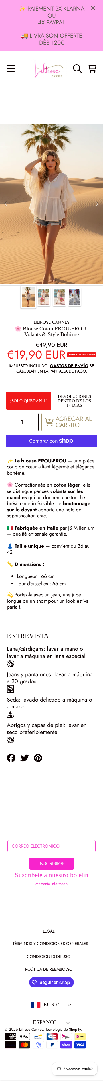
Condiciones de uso (48, 956)
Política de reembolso (48, 969)
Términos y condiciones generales (50, 943)
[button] (11, 68)
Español (45, 1022)
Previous (6, 204)
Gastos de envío (69, 366)
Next (97, 204)
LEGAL (48, 931)
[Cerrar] (93, 8)
